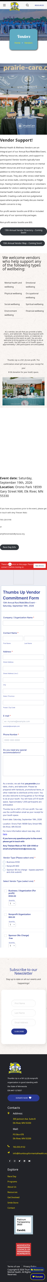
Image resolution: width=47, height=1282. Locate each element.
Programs (12, 1181)
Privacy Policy (29, 1266)
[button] (27, 5)
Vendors (28, 42)
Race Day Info (9, 547)
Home (17, 42)
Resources (38, 1269)
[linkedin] (24, 1161)
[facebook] (10, 1161)
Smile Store (13, 1202)
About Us (12, 1186)
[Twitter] (19, 1161)
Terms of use (14, 1266)
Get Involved (13, 1197)
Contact (11, 1207)
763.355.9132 (19, 1147)
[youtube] (29, 1161)
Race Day (12, 1176)
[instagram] (15, 1161)
